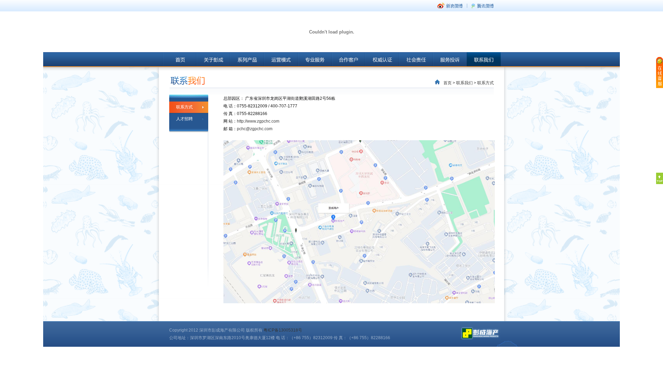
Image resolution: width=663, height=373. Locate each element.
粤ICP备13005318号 (282, 330)
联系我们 (464, 82)
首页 (447, 82)
